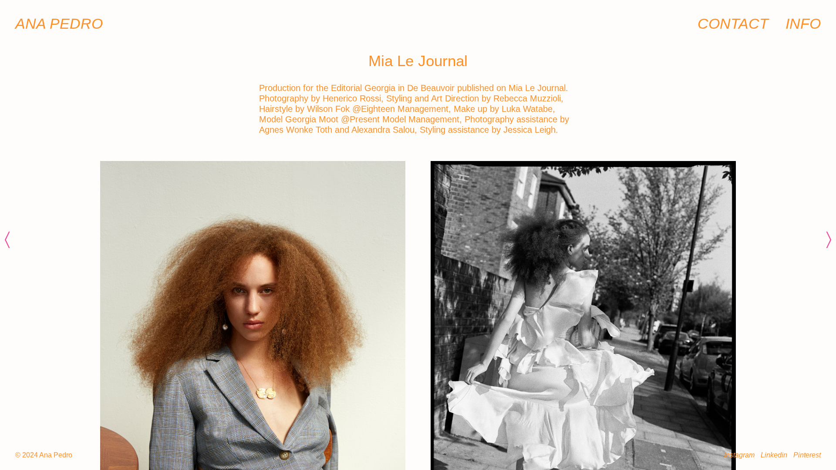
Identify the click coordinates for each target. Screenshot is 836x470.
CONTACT (733, 23)
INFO (803, 23)
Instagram (739, 455)
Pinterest (807, 455)
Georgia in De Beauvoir (409, 88)
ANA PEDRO (59, 23)
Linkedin (774, 455)
